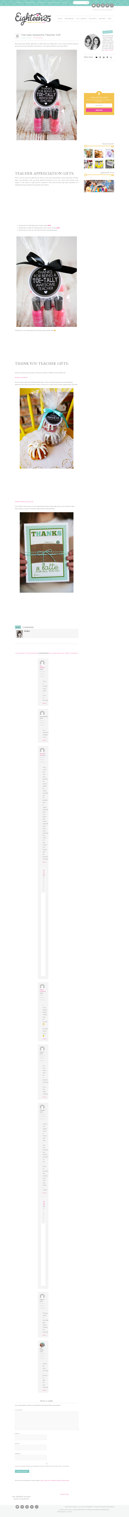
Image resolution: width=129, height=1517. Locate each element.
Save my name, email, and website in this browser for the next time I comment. (42, 1466)
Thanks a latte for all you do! (24, 501)
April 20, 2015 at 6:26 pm (42, 674)
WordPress (61, 1512)
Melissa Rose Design (107, 1507)
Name (17, 1433)
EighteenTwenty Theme (82, 1509)
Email (17, 1443)
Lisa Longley (42, 666)
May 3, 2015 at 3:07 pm (42, 998)
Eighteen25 (33, 19)
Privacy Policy (64, 1494)
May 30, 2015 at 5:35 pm (42, 1058)
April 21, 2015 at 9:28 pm (42, 760)
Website (18, 1453)
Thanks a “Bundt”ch (21, 377)
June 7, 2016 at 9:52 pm (42, 1305)
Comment (19, 1410)
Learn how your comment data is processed (54, 1480)
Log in (69, 1512)
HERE (49, 225)
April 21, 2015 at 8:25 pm (42, 723)
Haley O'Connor (43, 990)
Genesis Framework (101, 1509)
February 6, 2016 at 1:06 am (43, 1116)
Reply (44, 703)
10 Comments (38, 38)
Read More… (109, 50)
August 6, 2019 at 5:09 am (43, 1356)
